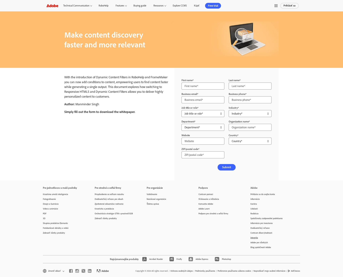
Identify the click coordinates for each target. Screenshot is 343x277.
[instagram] (77, 271)
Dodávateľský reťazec (260, 228)
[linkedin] (89, 271)
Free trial (213, 5)
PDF (44, 213)
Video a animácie (50, 208)
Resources (158, 5)
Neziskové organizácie (156, 199)
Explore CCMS (180, 5)
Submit (226, 167)
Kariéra (253, 204)
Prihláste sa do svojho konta (262, 194)
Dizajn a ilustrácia (51, 204)
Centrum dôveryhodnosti (261, 233)
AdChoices (295, 271)
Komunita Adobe (205, 204)
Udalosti (254, 208)
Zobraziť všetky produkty (54, 233)
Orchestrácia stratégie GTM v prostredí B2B (114, 213)
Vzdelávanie (152, 194)
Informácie (255, 199)
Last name (234, 80)
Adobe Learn (204, 208)
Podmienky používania (205, 271)
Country (233, 135)
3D (44, 218)
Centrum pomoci (205, 194)
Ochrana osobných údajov (181, 271)
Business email (189, 94)
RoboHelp (103, 5)
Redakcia (254, 213)
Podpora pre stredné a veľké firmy (213, 213)
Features (120, 5)
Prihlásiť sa (289, 5)
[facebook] (71, 271)
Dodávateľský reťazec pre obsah (109, 199)
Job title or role (189, 107)
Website (186, 135)
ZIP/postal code (190, 149)
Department (188, 121)
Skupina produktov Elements (55, 223)
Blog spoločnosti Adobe (260, 247)
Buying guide (139, 5)
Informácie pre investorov (261, 223)
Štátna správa (153, 204)
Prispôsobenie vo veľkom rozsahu (109, 194)
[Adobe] (52, 5)
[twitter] (83, 271)
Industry (233, 107)
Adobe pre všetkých (259, 242)
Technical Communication (76, 5)
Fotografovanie (49, 199)
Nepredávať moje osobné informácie (269, 271)
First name (187, 80)
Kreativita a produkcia (104, 208)
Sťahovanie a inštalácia (208, 199)
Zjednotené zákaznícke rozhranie (109, 204)
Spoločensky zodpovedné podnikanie (266, 218)
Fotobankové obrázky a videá (55, 228)
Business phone (237, 94)
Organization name (239, 121)
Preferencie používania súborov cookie (234, 271)
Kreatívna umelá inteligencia (55, 194)
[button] (276, 6)
